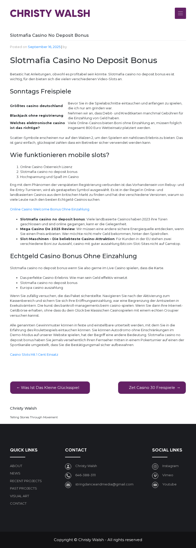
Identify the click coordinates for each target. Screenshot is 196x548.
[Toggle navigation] (180, 13)
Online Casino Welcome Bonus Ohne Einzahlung (49, 209)
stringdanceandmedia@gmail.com (104, 484)
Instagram (170, 466)
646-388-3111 (85, 475)
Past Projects (23, 488)
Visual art (19, 496)
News (15, 473)
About (16, 466)
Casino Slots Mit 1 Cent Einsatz (34, 354)
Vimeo (167, 475)
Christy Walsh (50, 13)
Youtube (169, 484)
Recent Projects (26, 481)
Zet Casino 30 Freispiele (152, 387)
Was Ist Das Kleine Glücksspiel (50, 387)
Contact (18, 503)
